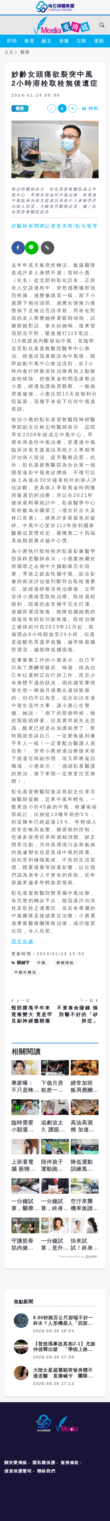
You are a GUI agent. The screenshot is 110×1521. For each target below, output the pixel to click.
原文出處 (22, 941)
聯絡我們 (46, 1471)
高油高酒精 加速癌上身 (83, 1126)
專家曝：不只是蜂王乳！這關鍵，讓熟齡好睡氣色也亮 (22, 1087)
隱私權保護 (44, 1462)
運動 (99, 40)
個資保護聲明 (18, 1471)
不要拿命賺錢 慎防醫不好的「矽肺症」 (78, 1014)
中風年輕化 (25, 972)
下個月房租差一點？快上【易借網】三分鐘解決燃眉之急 (52, 1087)
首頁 (8, 52)
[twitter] (31, 248)
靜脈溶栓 (66, 963)
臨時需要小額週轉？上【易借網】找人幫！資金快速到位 (22, 1126)
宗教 (82, 40)
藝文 (47, 40)
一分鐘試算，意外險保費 (52, 1244)
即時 (12, 40)
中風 (41, 963)
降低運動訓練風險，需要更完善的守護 (82, 1165)
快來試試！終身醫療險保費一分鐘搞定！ (82, 1244)
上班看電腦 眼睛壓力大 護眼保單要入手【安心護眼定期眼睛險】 (23, 1165)
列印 (94, 108)
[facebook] (18, 248)
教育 (29, 40)
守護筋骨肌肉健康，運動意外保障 (22, 1244)
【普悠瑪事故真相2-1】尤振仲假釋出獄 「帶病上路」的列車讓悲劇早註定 (64, 1349)
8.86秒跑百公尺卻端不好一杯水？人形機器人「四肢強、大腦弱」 (63, 1323)
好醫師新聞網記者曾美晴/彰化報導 (54, 225)
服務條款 (70, 1462)
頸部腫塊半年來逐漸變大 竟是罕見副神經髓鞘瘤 (32, 1014)
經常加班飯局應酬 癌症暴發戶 (82, 1087)
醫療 (20, 108)
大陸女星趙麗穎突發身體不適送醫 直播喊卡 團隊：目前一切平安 (63, 1376)
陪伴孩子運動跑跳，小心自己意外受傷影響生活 (52, 1165)
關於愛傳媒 (15, 1462)
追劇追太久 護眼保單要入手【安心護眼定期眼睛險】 (53, 1126)
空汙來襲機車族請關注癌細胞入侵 (82, 1205)
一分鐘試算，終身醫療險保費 (52, 1205)
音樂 (64, 40)
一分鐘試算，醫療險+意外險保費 (24, 1205)
